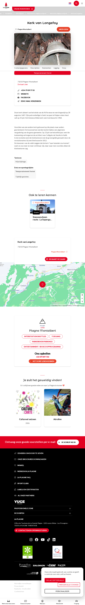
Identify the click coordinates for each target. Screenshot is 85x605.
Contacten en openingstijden (32, 530)
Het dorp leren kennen (43, 361)
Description (34, 68)
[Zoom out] (82, 298)
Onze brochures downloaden (31, 459)
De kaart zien (23, 84)
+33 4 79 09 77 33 (28, 90)
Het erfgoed (19, 13)
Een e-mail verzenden (31, 101)
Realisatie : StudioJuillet (22, 589)
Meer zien (63, 29)
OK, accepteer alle (55, 580)
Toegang (56, 336)
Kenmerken (46, 68)
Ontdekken (8, 13)
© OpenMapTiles (56, 305)
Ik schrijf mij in (68, 442)
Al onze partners (25, 495)
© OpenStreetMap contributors (70, 305)
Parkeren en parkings (42, 342)
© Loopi (82, 305)
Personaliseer (62, 591)
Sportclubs (23, 483)
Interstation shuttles (35, 336)
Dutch (70, 3)
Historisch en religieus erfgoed (36, 13)
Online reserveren (22, 9)
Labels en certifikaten (28, 489)
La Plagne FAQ (23, 477)
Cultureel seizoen (27, 419)
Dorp (64, 68)
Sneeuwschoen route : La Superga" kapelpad (42, 218)
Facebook (25, 97)
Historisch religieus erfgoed (58, 13)
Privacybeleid (18, 586)
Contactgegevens (21, 68)
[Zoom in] (82, 295)
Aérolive (57, 419)
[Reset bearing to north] (82, 301)
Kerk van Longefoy (76, 13)
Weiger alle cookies (68, 585)
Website (25, 94)
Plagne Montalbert (42, 203)
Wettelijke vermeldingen (22, 583)
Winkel (20, 465)
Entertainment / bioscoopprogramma (42, 347)
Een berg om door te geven (30, 453)
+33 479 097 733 (42, 357)
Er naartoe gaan (57, 259)
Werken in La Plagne (26, 471)
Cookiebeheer (19, 591)
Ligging (56, 68)
